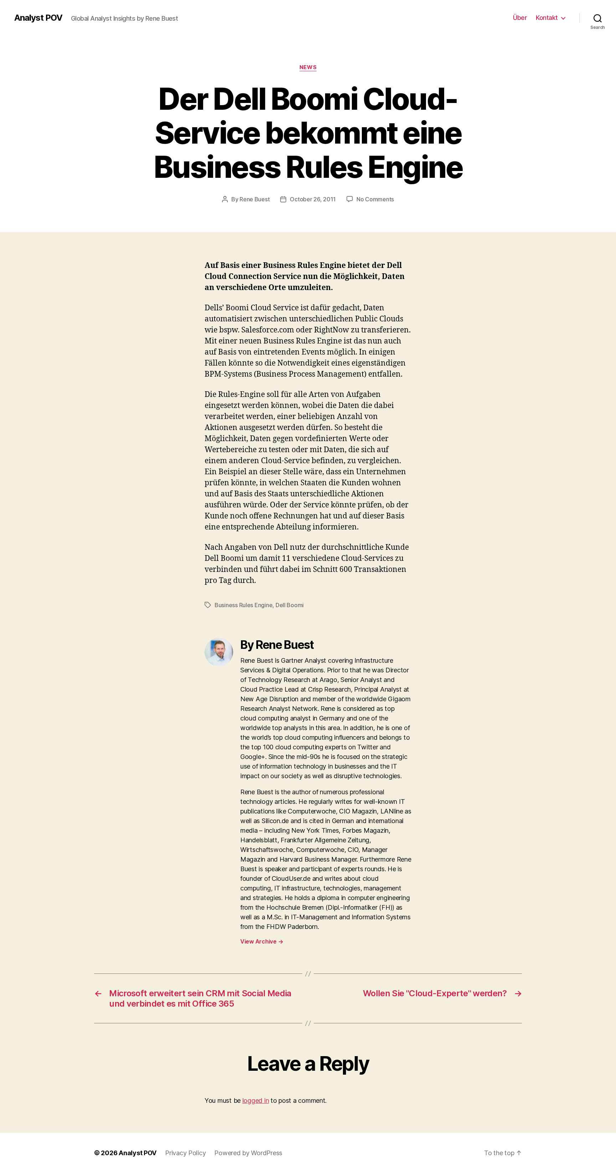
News (308, 67)
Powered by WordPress (248, 1153)
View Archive (261, 941)
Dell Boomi (290, 605)
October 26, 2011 (313, 199)
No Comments (375, 199)
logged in (255, 1100)
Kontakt (547, 17)
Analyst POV (38, 18)
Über (520, 17)
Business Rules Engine (243, 605)
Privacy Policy (185, 1153)
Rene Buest (255, 199)
